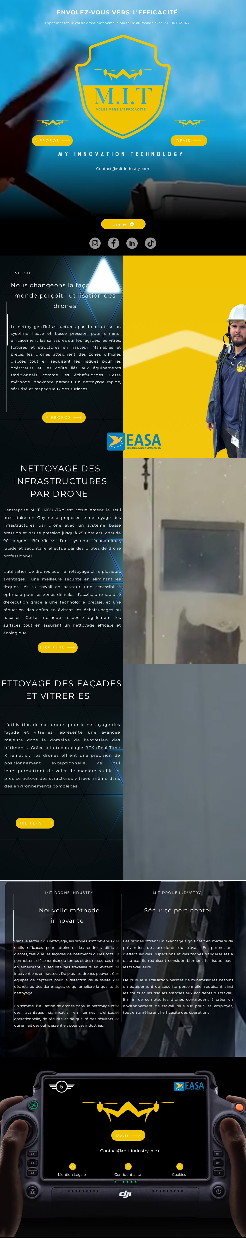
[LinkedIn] (132, 243)
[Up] (72, 1166)
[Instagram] (95, 243)
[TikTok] (150, 243)
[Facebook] (113, 243)
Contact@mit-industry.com (129, 1150)
